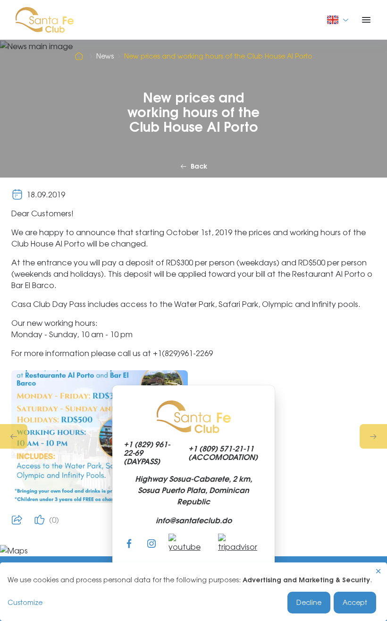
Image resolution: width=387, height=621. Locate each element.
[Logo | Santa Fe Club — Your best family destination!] (44, 19)
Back (199, 166)
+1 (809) (223, 453)
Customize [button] (25, 602)
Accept (355, 602)
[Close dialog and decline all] (378, 570)
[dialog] (193, 591)
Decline (308, 602)
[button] (13, 436)
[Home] (80, 56)
